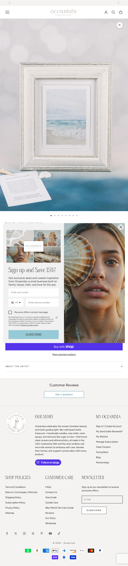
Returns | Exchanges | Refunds (21, 492)
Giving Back (102, 452)
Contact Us (51, 492)
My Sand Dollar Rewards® (109, 431)
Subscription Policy (15, 502)
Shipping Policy (13, 497)
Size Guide (51, 497)
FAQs (48, 487)
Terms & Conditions (15, 487)
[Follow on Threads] (33, 533)
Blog (98, 457)
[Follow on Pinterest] (41, 533)
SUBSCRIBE (34, 334)
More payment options (64, 354)
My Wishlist (102, 436)
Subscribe (94, 510)
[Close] (121, 227)
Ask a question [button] (64, 394)
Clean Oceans (103, 447)
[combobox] (15, 303)
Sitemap (9, 513)
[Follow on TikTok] (59, 533)
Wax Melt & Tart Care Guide (59, 507)
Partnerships (102, 462)
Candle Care (51, 502)
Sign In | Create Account (109, 426)
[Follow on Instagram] (24, 533)
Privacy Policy (12, 507)
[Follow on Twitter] (15, 533)
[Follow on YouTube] (50, 533)
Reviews (49, 513)
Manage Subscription (107, 441)
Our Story (50, 518)
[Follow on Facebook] (7, 533)
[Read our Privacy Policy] (57, 317)
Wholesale (50, 523)
